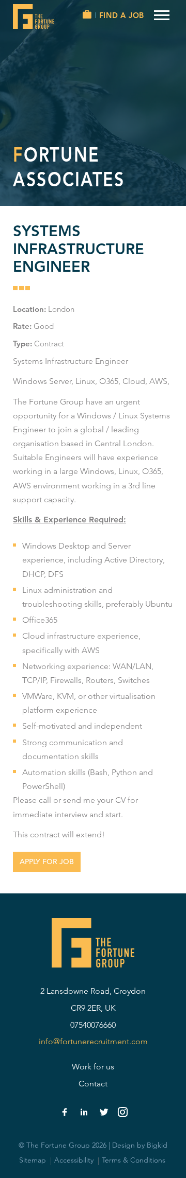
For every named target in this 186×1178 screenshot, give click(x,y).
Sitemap (32, 1160)
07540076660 (93, 1025)
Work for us (93, 1066)
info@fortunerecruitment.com (93, 1041)
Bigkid (157, 1145)
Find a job (121, 15)
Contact (93, 1083)
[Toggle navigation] (161, 15)
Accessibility (74, 1160)
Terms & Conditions (133, 1160)
